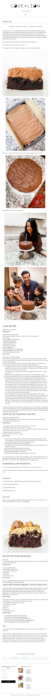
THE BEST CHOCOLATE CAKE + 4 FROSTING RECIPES (25, 26)
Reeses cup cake (31, 659)
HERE (26, 45)
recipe (24, 659)
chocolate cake (37, 657)
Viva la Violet (37, 695)
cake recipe (30, 657)
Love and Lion (25, 6)
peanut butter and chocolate (15, 659)
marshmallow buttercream (33, 658)
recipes (20, 657)
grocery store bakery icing (19, 658)
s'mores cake (38, 659)
